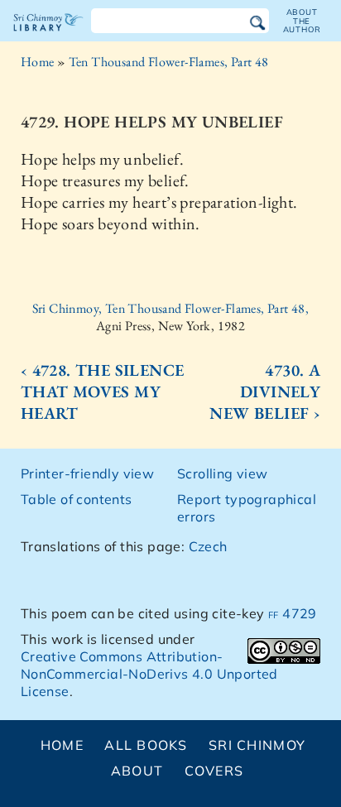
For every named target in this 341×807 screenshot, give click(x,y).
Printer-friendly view (87, 473)
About (137, 770)
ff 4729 (292, 613)
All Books (146, 745)
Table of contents (76, 499)
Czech (208, 546)
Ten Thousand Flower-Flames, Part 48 (169, 61)
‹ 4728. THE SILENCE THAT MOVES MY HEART (103, 391)
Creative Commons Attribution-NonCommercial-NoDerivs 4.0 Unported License (149, 673)
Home (38, 61)
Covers (214, 770)
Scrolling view (222, 473)
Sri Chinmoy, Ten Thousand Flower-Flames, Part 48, (171, 308)
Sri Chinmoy (257, 745)
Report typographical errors (246, 508)
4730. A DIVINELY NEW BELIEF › (264, 391)
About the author (302, 20)
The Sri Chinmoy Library (48, 36)
